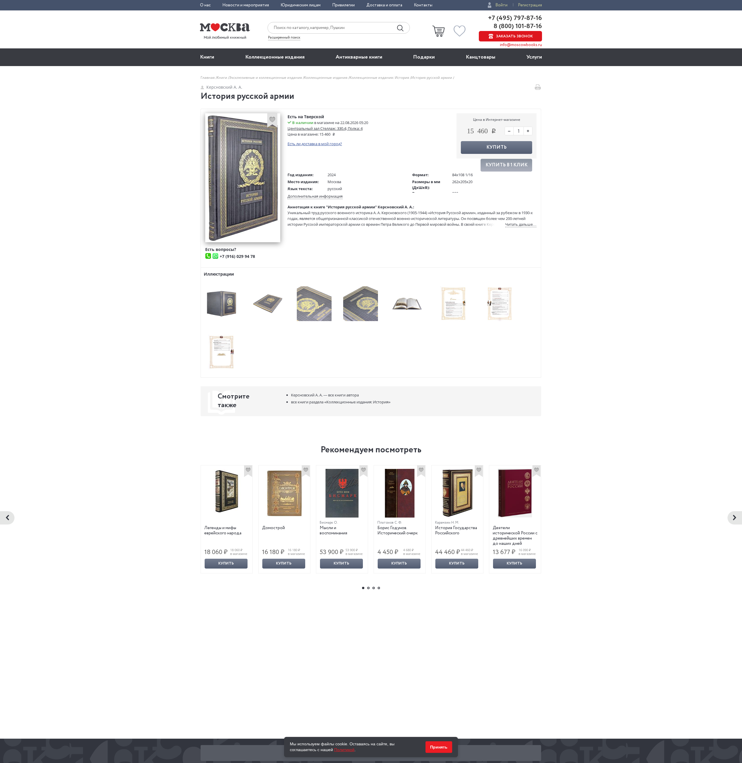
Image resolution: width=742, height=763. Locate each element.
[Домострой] (284, 493)
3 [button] (373, 588)
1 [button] (363, 588)
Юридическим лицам (301, 5)
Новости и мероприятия (245, 5)
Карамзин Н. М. (447, 522)
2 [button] (368, 588)
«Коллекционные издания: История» (340, 402)
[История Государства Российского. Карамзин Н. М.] (457, 493)
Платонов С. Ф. (389, 522)
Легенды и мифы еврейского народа (222, 530)
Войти (501, 5)
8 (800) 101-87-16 (517, 26)
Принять (439, 747)
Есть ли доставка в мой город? (315, 143)
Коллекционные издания (275, 57)
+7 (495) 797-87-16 (515, 18)
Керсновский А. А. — (325, 395)
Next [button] (735, 518)
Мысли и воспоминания (333, 530)
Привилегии (343, 5)
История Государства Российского (456, 530)
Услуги (534, 57)
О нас (205, 5)
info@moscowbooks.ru (521, 45)
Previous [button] (7, 518)
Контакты (423, 5)
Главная (208, 77)
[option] (227, 519)
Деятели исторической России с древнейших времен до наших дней (515, 536)
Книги (207, 57)
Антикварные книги (359, 57)
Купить (226, 563)
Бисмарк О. (329, 522)
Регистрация (530, 5)
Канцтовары (480, 57)
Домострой (273, 528)
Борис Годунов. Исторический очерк (397, 530)
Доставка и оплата (384, 5)
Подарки (424, 57)
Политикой (344, 749)
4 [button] (379, 588)
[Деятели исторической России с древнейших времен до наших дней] (515, 493)
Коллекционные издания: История (380, 77)
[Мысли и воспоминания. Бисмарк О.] (342, 493)
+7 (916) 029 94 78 (237, 256)
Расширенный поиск (284, 37)
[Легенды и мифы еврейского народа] (226, 491)
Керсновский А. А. (224, 87)
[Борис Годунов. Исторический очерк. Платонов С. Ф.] (399, 493)
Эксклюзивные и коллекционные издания (266, 77)
